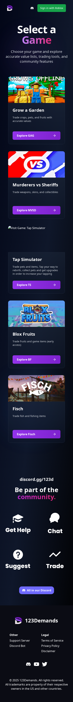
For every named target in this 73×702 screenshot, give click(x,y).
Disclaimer (48, 651)
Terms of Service (52, 640)
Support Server (20, 640)
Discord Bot (17, 646)
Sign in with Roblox (51, 8)
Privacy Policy (50, 646)
